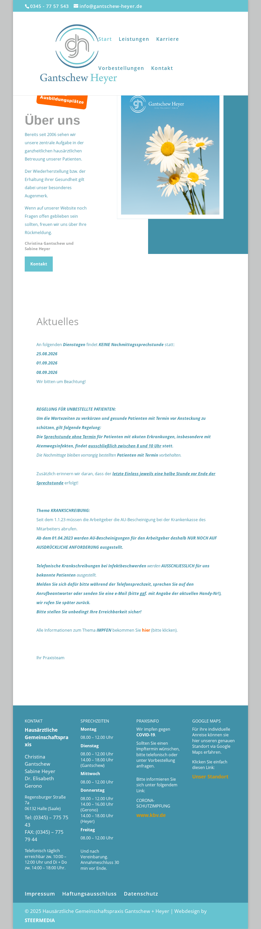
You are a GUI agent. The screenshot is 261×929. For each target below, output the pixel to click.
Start (105, 39)
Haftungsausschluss (89, 893)
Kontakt (162, 68)
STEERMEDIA (40, 920)
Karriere (167, 39)
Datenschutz (141, 893)
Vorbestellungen (121, 68)
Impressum (40, 893)
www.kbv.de (151, 815)
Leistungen (134, 39)
